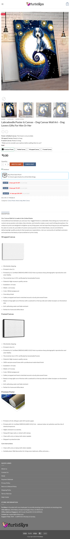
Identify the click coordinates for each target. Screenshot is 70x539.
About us (4, 469)
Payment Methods (7, 479)
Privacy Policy (5, 483)
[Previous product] (6, 131)
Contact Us (4, 472)
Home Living (19, 119)
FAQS (3, 476)
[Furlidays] (35, 4)
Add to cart (16, 164)
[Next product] (3, 131)
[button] (2, 4)
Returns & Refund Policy (9, 486)
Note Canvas (26, 200)
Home (3, 119)
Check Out (29, 164)
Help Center (5, 497)
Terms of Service (6, 493)
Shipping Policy (6, 490)
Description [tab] (5, 214)
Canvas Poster (11, 200)
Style (3, 145)
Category (10, 119)
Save (4, 14)
